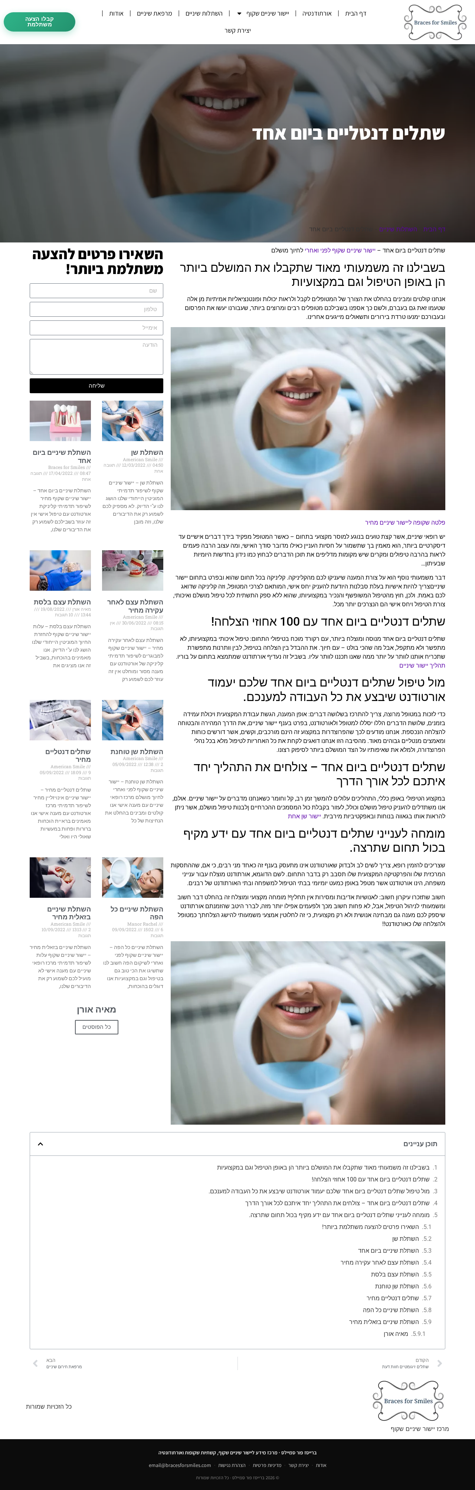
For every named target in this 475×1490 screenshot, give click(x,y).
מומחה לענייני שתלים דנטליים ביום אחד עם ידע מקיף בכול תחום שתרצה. (339, 1215)
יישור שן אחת (304, 816)
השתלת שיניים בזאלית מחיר (69, 913)
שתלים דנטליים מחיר (393, 1298)
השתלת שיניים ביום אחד (388, 1250)
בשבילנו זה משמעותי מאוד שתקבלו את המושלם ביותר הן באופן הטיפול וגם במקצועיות (323, 1167)
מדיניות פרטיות (267, 1465)
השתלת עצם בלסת (62, 602)
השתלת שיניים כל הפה (391, 1310)
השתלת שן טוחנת (137, 752)
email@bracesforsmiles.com (180, 1465)
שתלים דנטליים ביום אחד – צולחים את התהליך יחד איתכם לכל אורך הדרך (337, 1203)
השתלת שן (147, 452)
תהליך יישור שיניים (422, 665)
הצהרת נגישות (232, 1465)
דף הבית (356, 13)
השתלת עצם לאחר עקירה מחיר (135, 606)
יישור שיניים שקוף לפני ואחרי (340, 250)
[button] (40, 1144)
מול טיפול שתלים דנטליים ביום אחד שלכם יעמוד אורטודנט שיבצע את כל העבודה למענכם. (319, 1191)
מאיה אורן (396, 1333)
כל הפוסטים (96, 1027)
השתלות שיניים (204, 13)
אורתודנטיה (317, 13)
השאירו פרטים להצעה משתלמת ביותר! (370, 1226)
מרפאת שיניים (154, 13)
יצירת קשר (238, 30)
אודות (116, 13)
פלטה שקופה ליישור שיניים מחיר (405, 522)
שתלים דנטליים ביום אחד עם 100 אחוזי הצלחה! (371, 1179)
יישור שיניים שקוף (267, 13)
